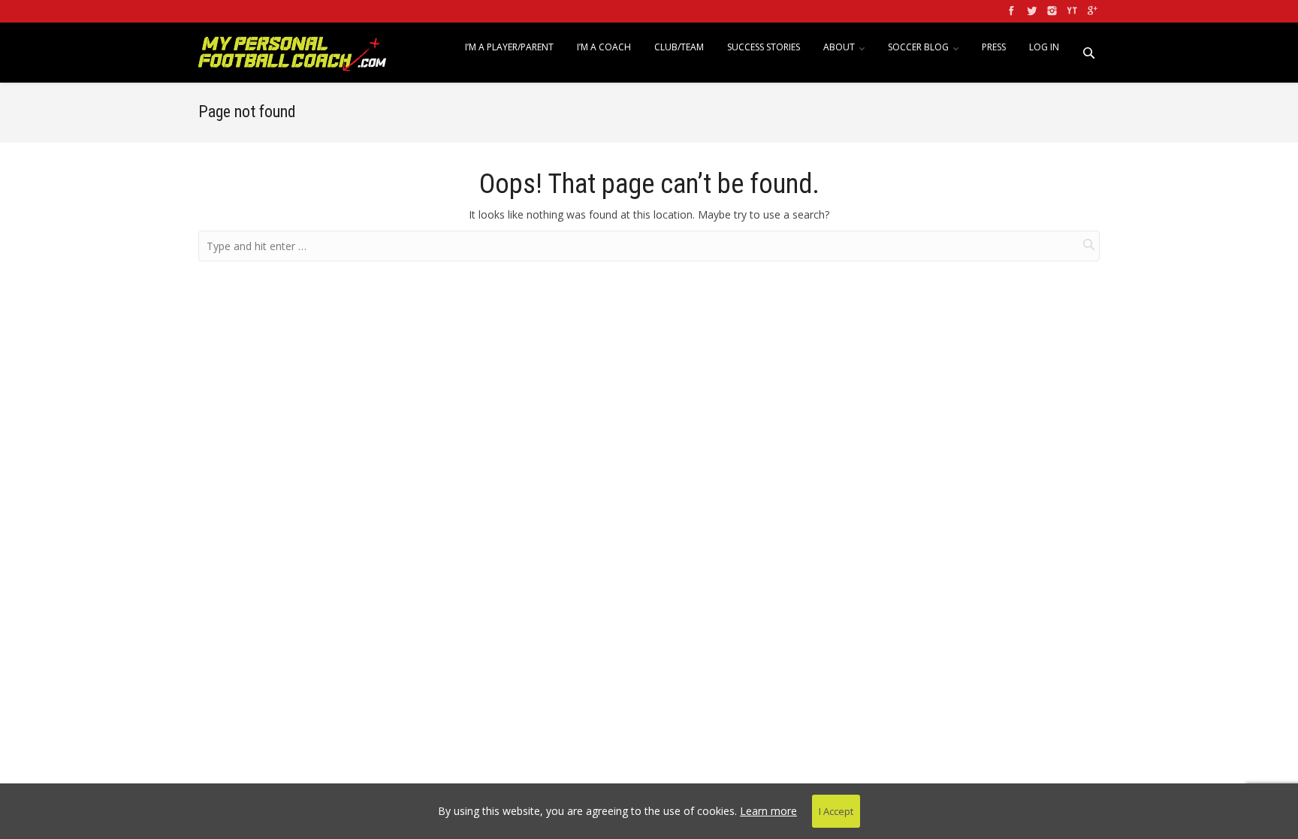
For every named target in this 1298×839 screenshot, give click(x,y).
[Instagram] (1050, 11)
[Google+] (1091, 11)
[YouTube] (1070, 11)
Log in (1044, 47)
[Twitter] (1030, 11)
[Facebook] (1010, 11)
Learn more (768, 811)
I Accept (836, 811)
